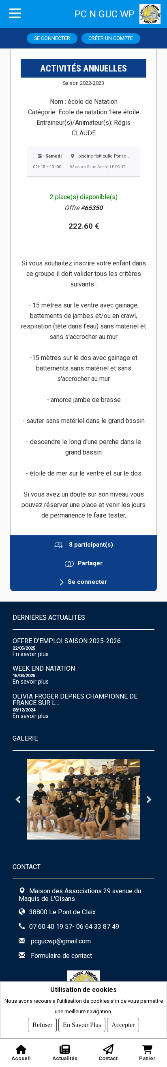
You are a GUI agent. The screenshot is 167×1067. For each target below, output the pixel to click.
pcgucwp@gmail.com (61, 941)
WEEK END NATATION (44, 668)
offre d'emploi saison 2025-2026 (67, 641)
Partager (90, 563)
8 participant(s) (90, 544)
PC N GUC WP (105, 14)
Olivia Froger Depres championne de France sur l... (75, 699)
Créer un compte (110, 38)
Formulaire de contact (61, 956)
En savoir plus (31, 654)
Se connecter (52, 38)
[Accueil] (153, 14)
